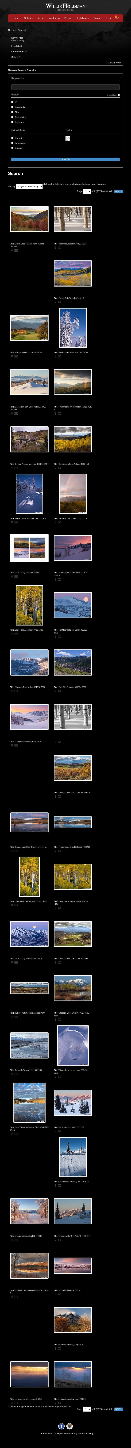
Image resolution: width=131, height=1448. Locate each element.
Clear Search (114, 62)
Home (16, 18)
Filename (19, 122)
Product (68, 18)
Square (18, 148)
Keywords (20, 107)
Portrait (18, 138)
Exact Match (112, 95)
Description (20, 117)
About (41, 18)
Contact (97, 18)
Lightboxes (83, 18)
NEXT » (118, 191)
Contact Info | (46, 1433)
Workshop (54, 18)
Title (17, 112)
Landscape (20, 143)
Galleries (28, 18)
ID (16, 102)
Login (109, 18)
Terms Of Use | (85, 1433)
